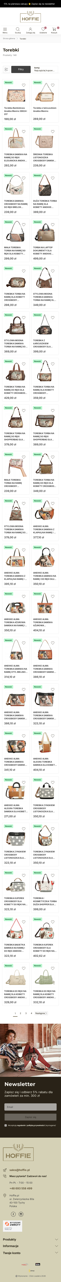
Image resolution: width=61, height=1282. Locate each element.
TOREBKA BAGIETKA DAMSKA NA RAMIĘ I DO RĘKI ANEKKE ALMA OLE (14, 949)
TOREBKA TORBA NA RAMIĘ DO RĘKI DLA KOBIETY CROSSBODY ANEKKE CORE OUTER (44, 484)
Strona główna (9, 38)
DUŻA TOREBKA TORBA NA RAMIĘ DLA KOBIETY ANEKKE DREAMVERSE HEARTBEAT (45, 207)
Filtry (21, 69)
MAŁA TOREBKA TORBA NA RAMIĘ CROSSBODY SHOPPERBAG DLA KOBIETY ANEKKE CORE (13, 488)
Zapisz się (30, 1117)
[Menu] (5, 29)
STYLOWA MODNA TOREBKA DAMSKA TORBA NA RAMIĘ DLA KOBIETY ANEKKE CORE (44, 300)
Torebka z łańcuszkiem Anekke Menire (44, 109)
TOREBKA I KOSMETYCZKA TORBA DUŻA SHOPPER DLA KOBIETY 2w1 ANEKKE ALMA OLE (45, 904)
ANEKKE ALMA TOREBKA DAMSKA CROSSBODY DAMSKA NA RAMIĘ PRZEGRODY (16, 717)
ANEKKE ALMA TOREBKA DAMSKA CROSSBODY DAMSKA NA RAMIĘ (44, 670)
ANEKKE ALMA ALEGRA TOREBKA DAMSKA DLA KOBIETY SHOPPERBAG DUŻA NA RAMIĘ (44, 764)
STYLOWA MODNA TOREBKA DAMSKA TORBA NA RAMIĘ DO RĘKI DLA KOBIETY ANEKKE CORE (14, 346)
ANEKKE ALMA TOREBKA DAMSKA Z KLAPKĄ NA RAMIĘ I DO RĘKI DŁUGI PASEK (45, 531)
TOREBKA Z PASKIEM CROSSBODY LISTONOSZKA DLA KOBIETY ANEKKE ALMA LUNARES (44, 811)
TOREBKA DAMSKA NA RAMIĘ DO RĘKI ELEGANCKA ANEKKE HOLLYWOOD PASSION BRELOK (16, 160)
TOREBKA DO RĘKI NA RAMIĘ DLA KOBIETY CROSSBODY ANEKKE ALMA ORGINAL (15, 996)
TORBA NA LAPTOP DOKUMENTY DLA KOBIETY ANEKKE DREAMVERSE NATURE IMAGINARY (44, 253)
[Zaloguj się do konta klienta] (30, 29)
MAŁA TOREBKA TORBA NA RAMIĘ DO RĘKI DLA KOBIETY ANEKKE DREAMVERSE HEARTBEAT (16, 253)
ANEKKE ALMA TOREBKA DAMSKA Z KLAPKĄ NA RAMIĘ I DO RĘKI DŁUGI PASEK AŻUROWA (16, 578)
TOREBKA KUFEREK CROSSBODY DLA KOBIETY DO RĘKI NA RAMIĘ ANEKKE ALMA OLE (44, 950)
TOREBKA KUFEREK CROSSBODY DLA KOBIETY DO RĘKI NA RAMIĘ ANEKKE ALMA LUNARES (15, 904)
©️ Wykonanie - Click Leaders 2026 (30, 1276)
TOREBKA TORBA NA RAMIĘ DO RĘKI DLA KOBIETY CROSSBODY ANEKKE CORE (15, 391)
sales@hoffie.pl (19, 1170)
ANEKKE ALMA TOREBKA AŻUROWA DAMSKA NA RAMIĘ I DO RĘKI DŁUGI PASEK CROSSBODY (15, 625)
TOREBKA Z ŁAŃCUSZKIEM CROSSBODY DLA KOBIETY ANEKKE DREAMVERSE (42, 346)
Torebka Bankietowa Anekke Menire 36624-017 (15, 111)
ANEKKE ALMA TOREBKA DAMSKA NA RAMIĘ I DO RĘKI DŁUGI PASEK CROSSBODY (44, 577)
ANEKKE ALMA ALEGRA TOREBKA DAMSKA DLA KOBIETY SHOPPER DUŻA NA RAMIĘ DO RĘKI (15, 811)
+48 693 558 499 (20, 1188)
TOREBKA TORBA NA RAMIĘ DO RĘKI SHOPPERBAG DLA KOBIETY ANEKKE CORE (14, 439)
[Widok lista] (6, 69)
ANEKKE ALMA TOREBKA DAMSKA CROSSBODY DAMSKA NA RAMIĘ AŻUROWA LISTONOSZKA (44, 718)
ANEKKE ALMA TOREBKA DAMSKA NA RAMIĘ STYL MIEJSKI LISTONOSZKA (15, 670)
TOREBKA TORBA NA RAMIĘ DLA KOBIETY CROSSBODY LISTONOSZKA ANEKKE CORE (14, 300)
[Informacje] (56, 1246)
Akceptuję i (32, 1125)
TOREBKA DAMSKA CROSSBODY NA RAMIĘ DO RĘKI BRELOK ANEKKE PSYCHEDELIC (16, 205)
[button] (17, 29)
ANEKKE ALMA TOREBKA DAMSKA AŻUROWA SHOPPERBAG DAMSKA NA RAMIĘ (45, 625)
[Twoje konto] (56, 1253)
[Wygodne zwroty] (12, 1226)
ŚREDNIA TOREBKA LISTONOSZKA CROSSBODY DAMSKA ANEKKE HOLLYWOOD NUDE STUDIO (44, 160)
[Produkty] (56, 1239)
